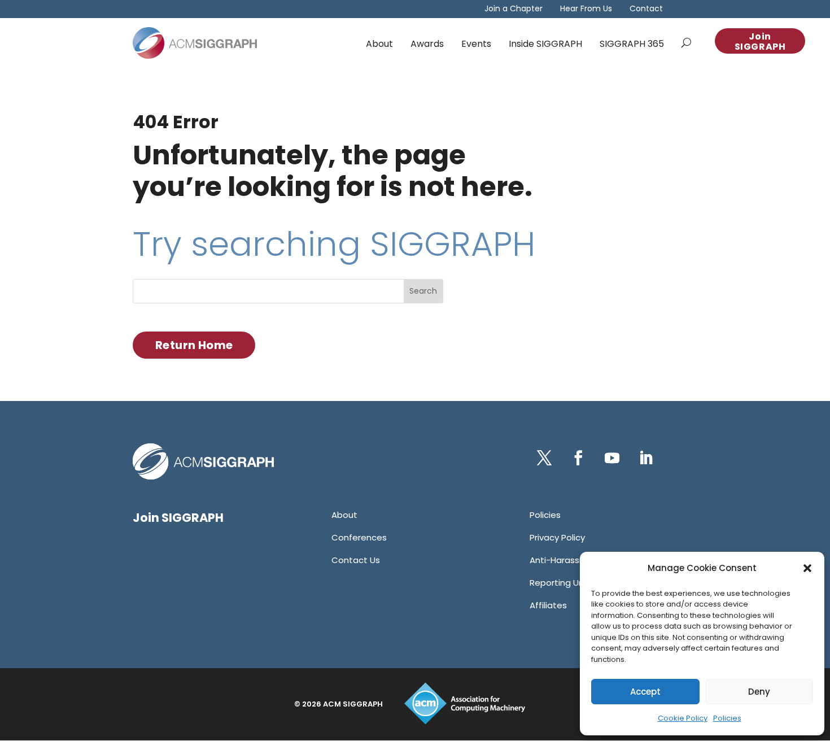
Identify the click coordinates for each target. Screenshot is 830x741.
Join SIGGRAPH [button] (760, 41)
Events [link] (476, 43)
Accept (645, 692)
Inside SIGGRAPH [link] (545, 43)
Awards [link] (427, 43)
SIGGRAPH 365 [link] (632, 43)
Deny (759, 692)
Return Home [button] (194, 345)
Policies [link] (727, 718)
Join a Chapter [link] (513, 9)
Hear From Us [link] (586, 9)
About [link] (379, 43)
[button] (807, 568)
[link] (195, 43)
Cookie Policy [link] (682, 718)
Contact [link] (646, 9)
